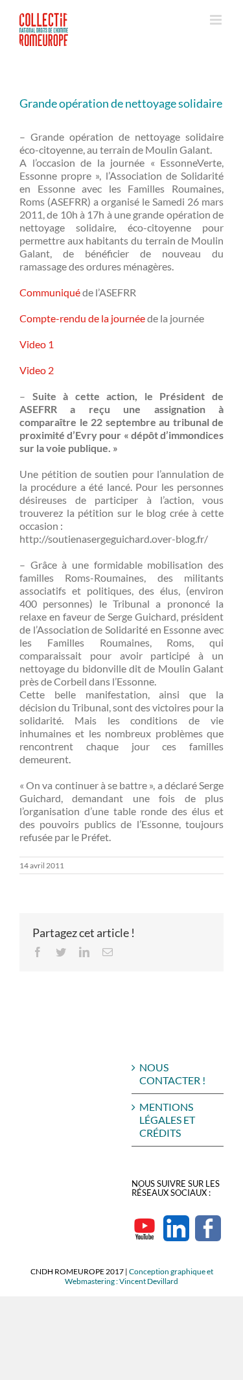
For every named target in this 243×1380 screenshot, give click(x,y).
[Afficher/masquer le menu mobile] (217, 20)
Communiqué (49, 292)
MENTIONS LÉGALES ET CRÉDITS (167, 1119)
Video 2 (36, 370)
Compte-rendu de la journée (82, 318)
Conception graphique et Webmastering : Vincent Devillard (139, 1276)
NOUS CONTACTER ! (172, 1073)
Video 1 (36, 344)
